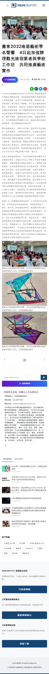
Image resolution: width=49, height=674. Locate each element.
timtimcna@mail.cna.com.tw (24, 403)
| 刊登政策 (12, 667)
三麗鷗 (39, 548)
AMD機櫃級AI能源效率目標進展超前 (26, 498)
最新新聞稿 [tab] (18, 459)
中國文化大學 (9, 543)
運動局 (18, 548)
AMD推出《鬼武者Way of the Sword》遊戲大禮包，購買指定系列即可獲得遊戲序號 (29, 488)
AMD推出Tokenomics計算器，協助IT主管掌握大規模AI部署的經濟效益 (29, 478)
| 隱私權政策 (28, 667)
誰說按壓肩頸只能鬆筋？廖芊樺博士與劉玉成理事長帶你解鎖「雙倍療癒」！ (29, 522)
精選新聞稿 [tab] (7, 459)
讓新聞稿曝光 (25, 615)
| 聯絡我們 (37, 667)
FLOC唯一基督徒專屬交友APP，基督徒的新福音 (29, 467)
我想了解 (24, 643)
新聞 (36, 79)
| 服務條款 (20, 667)
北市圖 (22, 543)
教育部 (15, 553)
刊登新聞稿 (24, 589)
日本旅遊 (7, 548)
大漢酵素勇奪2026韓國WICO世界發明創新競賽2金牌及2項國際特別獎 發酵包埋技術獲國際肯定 (29, 510)
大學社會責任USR (36, 543)
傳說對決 (25, 553)
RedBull (29, 548)
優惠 (6, 553)
